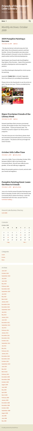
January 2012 (5, 333)
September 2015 (6, 291)
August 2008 (5, 413)
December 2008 (6, 403)
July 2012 (4, 327)
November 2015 (6, 289)
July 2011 (4, 346)
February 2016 (5, 286)
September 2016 (6, 276)
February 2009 (5, 397)
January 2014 (5, 317)
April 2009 (4, 392)
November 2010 (6, 359)
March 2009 (4, 395)
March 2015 (4, 299)
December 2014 (6, 304)
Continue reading (7, 199)
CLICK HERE (4, 213)
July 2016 (4, 278)
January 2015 (5, 302)
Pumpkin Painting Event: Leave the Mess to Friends (16, 183)
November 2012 (6, 322)
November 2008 (6, 405)
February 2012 (5, 330)
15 (20, 235)
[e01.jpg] (7, 91)
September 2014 (6, 309)
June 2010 (4, 366)
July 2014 (4, 312)
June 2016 (4, 281)
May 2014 (4, 314)
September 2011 (6, 343)
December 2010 (6, 356)
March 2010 (4, 371)
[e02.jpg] (18, 91)
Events (16, 155)
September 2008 (6, 410)
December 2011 (6, 335)
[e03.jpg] (7, 100)
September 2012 (6, 325)
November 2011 (6, 338)
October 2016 (5, 273)
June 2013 (4, 320)
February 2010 (5, 374)
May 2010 (4, 369)
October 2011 (5, 340)
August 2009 (5, 384)
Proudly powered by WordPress (10, 427)
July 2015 (4, 294)
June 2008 (4, 418)
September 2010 (6, 364)
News (16, 43)
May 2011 (4, 348)
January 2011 (5, 353)
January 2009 (5, 400)
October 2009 (5, 382)
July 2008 (4, 415)
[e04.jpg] (18, 100)
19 (8, 237)
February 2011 (5, 351)
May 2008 (4, 421)
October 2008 (5, 408)
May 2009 (4, 390)
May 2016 (4, 283)
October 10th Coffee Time (13, 152)
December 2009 (6, 377)
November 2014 (6, 307)
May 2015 (4, 296)
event (3, 254)
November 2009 (6, 379)
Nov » (25, 242)
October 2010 (5, 361)
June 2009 (4, 387)
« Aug (8, 242)
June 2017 (4, 270)
